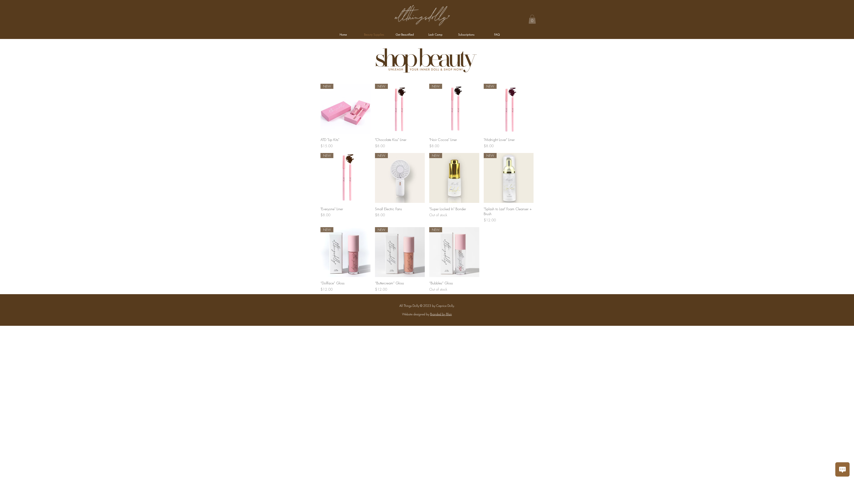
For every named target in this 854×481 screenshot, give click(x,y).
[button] (532, 19)
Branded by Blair (441, 314)
